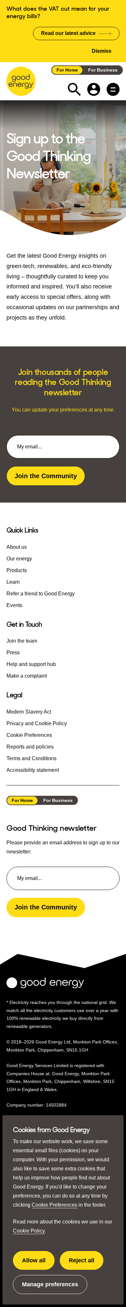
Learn (13, 582)
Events (14, 605)
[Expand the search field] (74, 89)
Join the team (21, 641)
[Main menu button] (113, 89)
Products (16, 570)
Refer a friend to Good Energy (40, 593)
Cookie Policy (29, 1231)
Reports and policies (30, 746)
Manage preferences (50, 1287)
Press (13, 652)
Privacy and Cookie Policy (36, 723)
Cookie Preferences (54, 1205)
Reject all (86, 1263)
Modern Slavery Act (28, 712)
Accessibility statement (32, 770)
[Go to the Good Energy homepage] (21, 81)
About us (16, 547)
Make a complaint (26, 676)
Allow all (38, 1263)
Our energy (19, 558)
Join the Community (46, 475)
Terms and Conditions (31, 758)
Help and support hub (31, 664)
